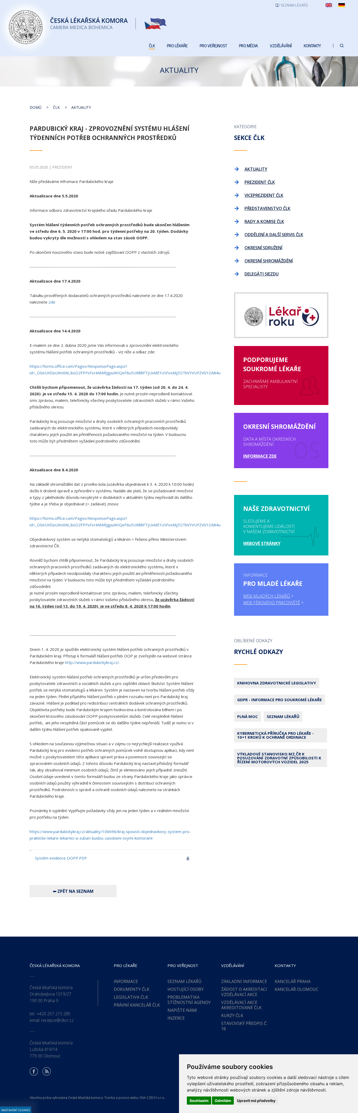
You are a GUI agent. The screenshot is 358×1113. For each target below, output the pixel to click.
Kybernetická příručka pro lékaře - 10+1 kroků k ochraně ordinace (275, 735)
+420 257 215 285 (53, 1014)
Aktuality (81, 107)
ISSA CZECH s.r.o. (152, 1097)
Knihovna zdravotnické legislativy (276, 682)
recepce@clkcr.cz (57, 1020)
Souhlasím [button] (199, 1100)
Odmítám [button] (223, 1100)
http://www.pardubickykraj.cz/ (92, 662)
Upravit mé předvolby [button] (256, 1100)
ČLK (56, 107)
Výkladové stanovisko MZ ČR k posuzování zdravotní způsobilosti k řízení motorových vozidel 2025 (279, 757)
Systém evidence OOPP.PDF (61, 858)
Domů (35, 107)
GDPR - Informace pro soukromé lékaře (279, 699)
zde (51, 302)
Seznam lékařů (283, 716)
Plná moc (247, 716)
